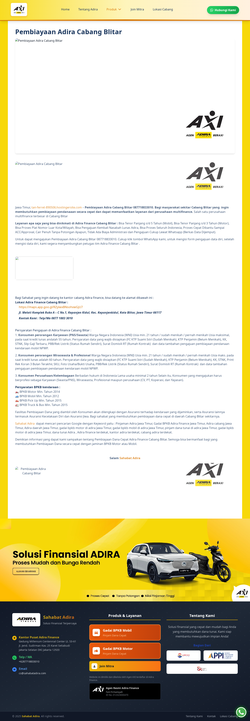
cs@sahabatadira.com (32, 673)
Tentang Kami (194, 716)
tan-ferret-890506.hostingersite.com (56, 207)
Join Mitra (137, 9)
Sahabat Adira (25, 423)
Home (65, 9)
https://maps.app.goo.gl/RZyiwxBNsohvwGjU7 (51, 307)
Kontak (211, 716)
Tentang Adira (88, 9)
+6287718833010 (29, 661)
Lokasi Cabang (163, 9)
